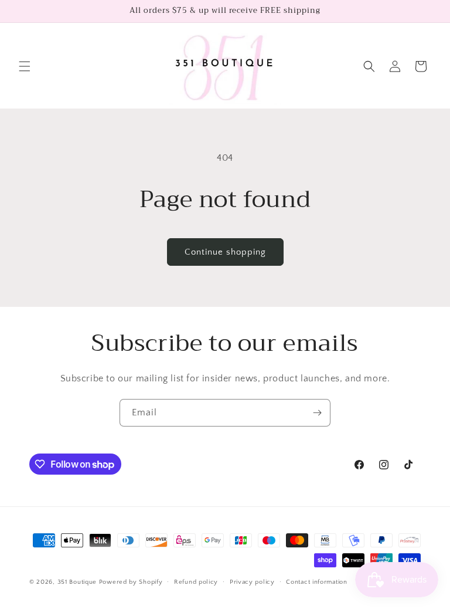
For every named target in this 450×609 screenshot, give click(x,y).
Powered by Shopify (131, 582)
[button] (25, 66)
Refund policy (196, 582)
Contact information (316, 582)
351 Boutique (78, 582)
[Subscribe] (317, 413)
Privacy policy (252, 582)
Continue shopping (225, 252)
